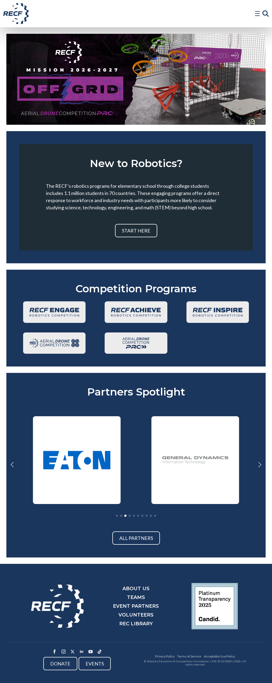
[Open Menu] (257, 13)
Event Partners (136, 606)
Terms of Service (189, 656)
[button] (12, 464)
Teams (136, 597)
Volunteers (136, 615)
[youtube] (91, 652)
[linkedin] (81, 652)
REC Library (136, 624)
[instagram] (63, 652)
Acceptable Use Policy (219, 656)
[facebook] (54, 652)
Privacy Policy (165, 656)
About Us (136, 589)
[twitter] (72, 652)
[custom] (100, 652)
